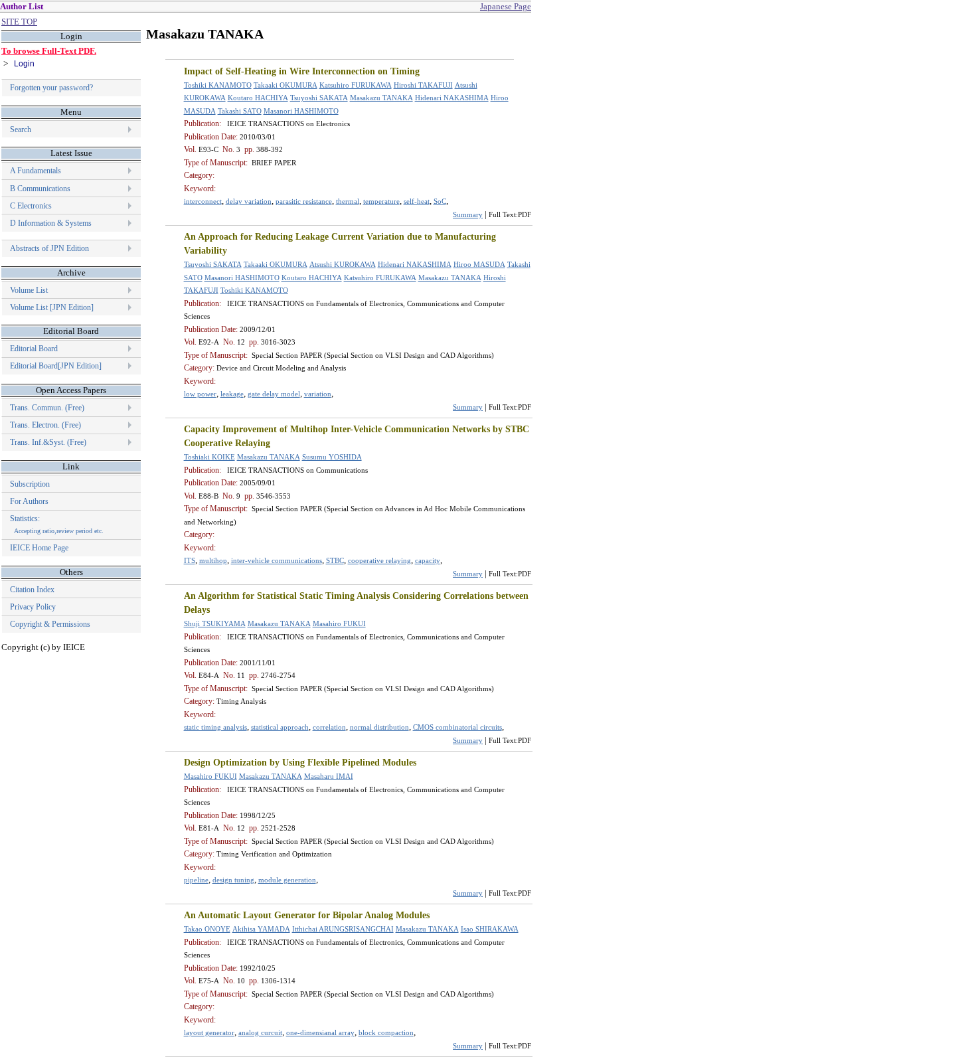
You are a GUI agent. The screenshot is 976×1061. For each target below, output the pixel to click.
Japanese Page (505, 6)
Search (20, 129)
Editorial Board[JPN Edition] (56, 365)
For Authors (29, 501)
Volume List (30, 290)
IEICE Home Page (39, 547)
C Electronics (31, 205)
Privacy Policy (33, 607)
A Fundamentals (35, 170)
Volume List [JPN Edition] (52, 307)
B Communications (40, 188)
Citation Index (32, 589)
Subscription (30, 484)
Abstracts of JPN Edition (49, 248)
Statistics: (57, 524)
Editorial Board (34, 348)
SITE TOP (19, 22)
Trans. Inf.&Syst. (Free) (48, 442)
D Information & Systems (51, 223)
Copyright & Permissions (50, 624)
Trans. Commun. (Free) (47, 407)
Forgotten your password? (51, 87)
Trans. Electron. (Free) (45, 425)
